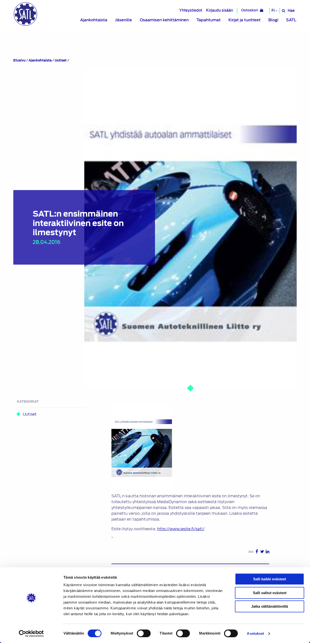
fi (273, 10)
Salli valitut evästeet (270, 593)
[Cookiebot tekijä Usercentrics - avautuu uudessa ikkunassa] (31, 633)
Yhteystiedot (190, 10)
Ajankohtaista (93, 20)
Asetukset (255, 633)
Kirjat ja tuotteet (244, 20)
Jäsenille (123, 20)
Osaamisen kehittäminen (164, 20)
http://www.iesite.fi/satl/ (181, 529)
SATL (291, 20)
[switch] (144, 633)
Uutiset (61, 60)
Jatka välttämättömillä (269, 606)
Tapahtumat (208, 20)
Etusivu (19, 60)
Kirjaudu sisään (219, 10)
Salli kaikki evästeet (269, 579)
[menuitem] (93, 20)
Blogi (273, 20)
